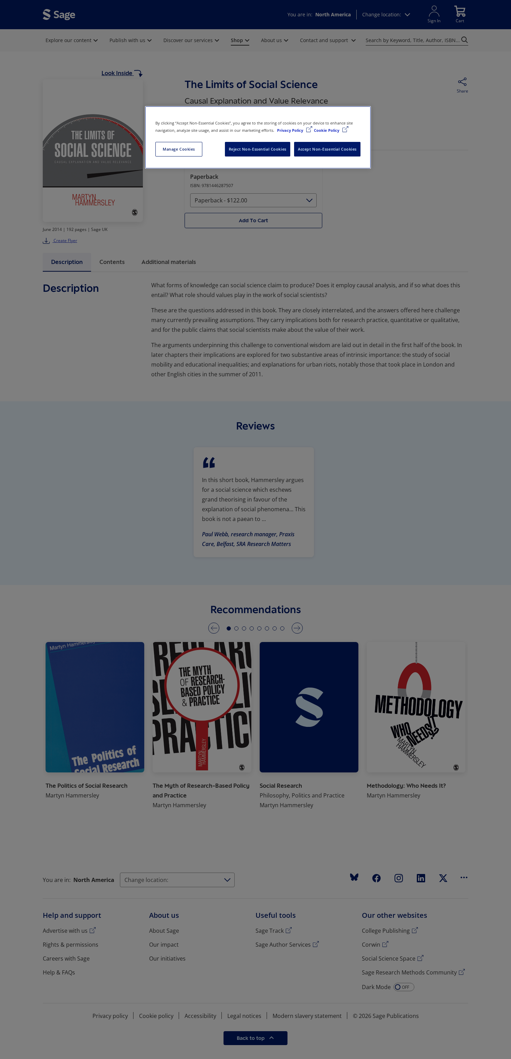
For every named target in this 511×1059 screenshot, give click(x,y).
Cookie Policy (327, 130)
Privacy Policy (290, 130)
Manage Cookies (179, 149)
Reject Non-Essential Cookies (257, 149)
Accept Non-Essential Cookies (327, 149)
